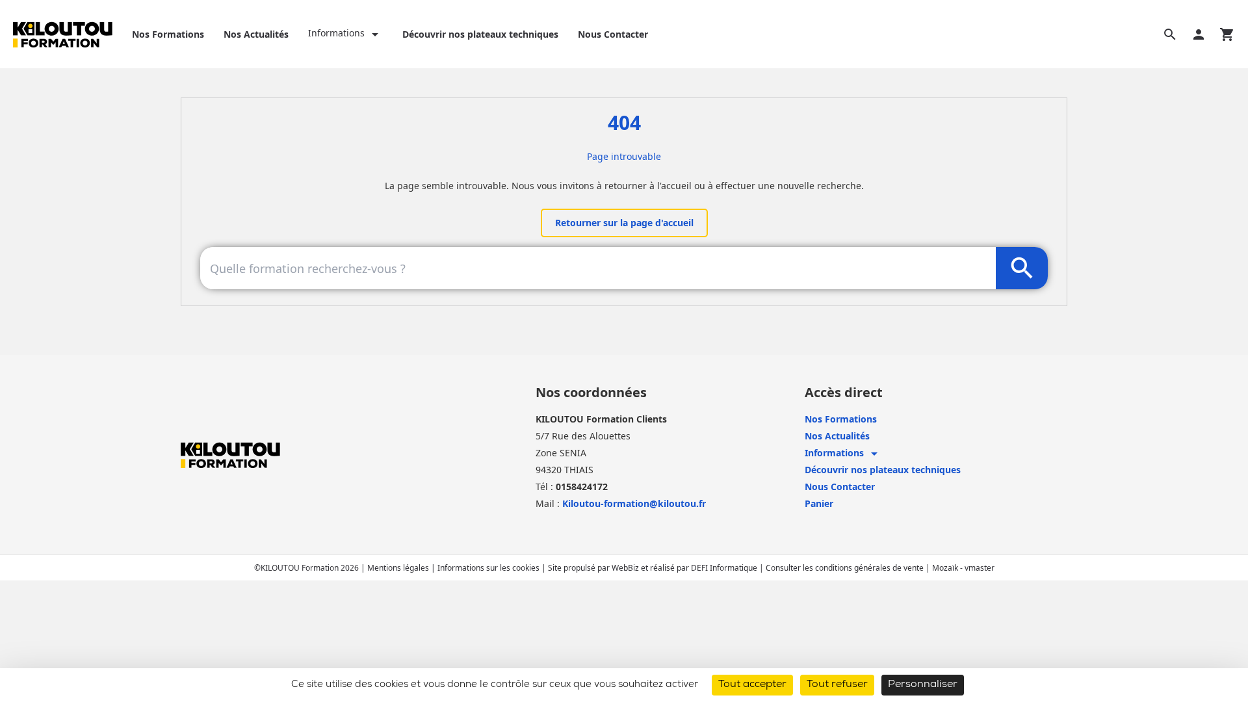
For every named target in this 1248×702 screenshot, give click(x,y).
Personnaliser (922, 685)
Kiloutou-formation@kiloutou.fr (634, 503)
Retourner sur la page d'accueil (624, 222)
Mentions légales (399, 567)
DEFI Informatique (725, 567)
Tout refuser (837, 685)
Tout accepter (752, 685)
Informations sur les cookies (489, 567)
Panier (819, 503)
